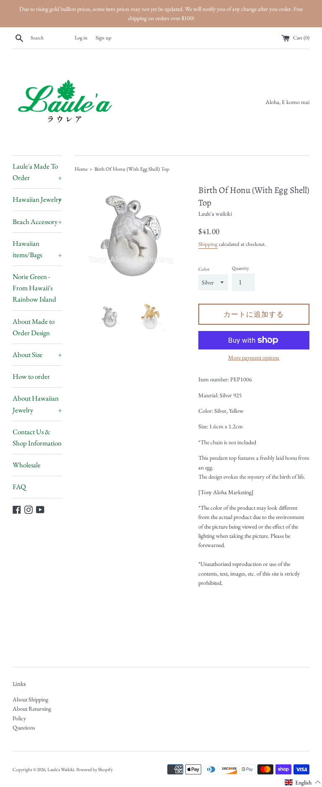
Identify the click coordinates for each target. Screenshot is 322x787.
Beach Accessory (37, 221)
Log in (81, 37)
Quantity (240, 268)
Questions (24, 727)
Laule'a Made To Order (37, 172)
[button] (303, 782)
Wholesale (27, 464)
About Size (37, 354)
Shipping (208, 244)
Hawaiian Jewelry (37, 199)
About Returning (32, 708)
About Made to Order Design (34, 327)
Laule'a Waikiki (60, 769)
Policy (19, 718)
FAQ (19, 486)
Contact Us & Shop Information (37, 437)
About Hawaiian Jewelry (37, 404)
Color (204, 269)
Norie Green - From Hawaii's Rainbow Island (34, 288)
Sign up (104, 37)
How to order (31, 376)
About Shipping (30, 699)
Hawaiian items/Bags (37, 249)
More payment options (253, 357)
